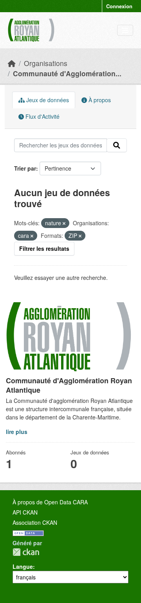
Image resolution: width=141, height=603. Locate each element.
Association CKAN (35, 522)
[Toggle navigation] (125, 30)
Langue (23, 566)
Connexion (119, 6)
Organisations (45, 63)
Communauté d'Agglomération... (67, 73)
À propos (99, 100)
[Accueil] (12, 63)
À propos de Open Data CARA (50, 502)
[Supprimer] (64, 223)
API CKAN (25, 512)
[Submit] (117, 145)
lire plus (16, 432)
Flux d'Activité (42, 116)
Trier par (25, 168)
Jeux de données (47, 100)
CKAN (26, 552)
